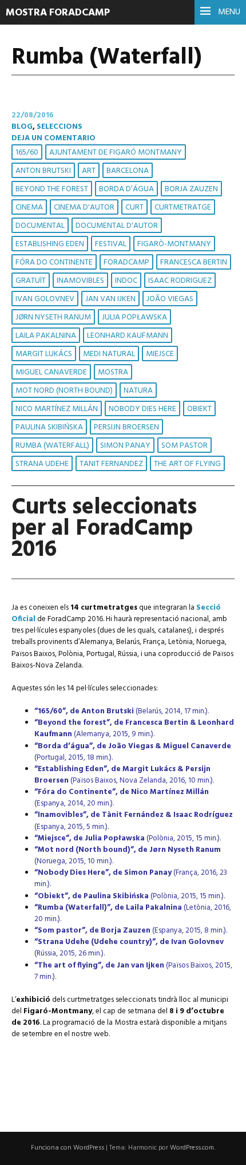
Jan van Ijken (110, 299)
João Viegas (169, 299)
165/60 (26, 152)
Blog (22, 127)
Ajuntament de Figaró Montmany (115, 152)
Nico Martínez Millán (56, 409)
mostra (113, 372)
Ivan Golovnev (44, 299)
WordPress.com (192, 1148)
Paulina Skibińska (49, 427)
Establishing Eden (49, 244)
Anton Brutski (43, 170)
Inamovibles (80, 280)
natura (138, 390)
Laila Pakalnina (45, 335)
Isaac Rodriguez (180, 280)
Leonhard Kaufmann (127, 335)
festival (110, 244)
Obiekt (199, 409)
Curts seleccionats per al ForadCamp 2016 (104, 528)
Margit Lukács (43, 354)
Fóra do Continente (54, 262)
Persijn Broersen (126, 427)
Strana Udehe (42, 464)
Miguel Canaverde (51, 372)
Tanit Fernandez (111, 464)
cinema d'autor (84, 207)
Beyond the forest (51, 189)
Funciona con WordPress (67, 1148)
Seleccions (59, 127)
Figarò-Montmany (174, 244)
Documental (40, 225)
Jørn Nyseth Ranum (53, 317)
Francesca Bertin (193, 262)
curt (134, 207)
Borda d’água (126, 189)
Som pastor (184, 445)
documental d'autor (117, 225)
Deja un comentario (53, 138)
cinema (29, 207)
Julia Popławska (134, 317)
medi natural (109, 354)
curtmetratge (182, 207)
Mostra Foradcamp (58, 13)
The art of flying (187, 464)
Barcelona (127, 170)
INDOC (126, 280)
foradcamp (126, 262)
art (89, 170)
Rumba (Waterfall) (52, 445)
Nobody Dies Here (142, 409)
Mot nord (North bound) (64, 390)
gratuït (30, 280)
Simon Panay (125, 445)
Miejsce (160, 354)
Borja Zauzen (191, 189)
